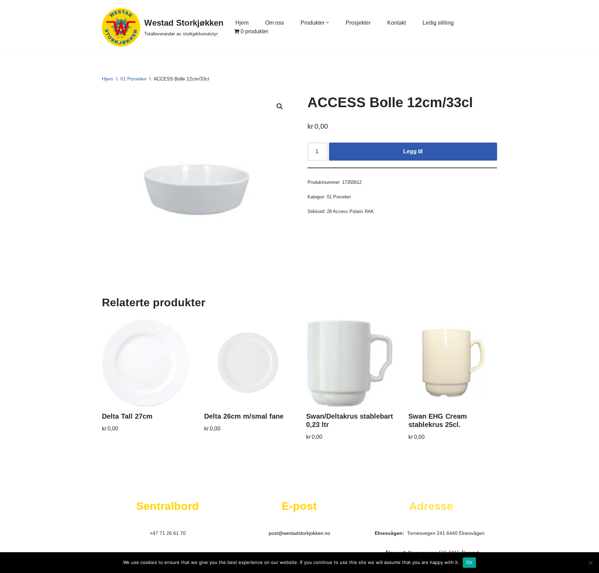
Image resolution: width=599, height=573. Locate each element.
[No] (590, 562)
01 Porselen (133, 79)
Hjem (242, 23)
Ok (469, 562)
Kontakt (396, 23)
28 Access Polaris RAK (350, 211)
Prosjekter (358, 23)
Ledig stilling (438, 23)
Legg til (413, 151)
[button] (327, 22)
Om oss (274, 23)
